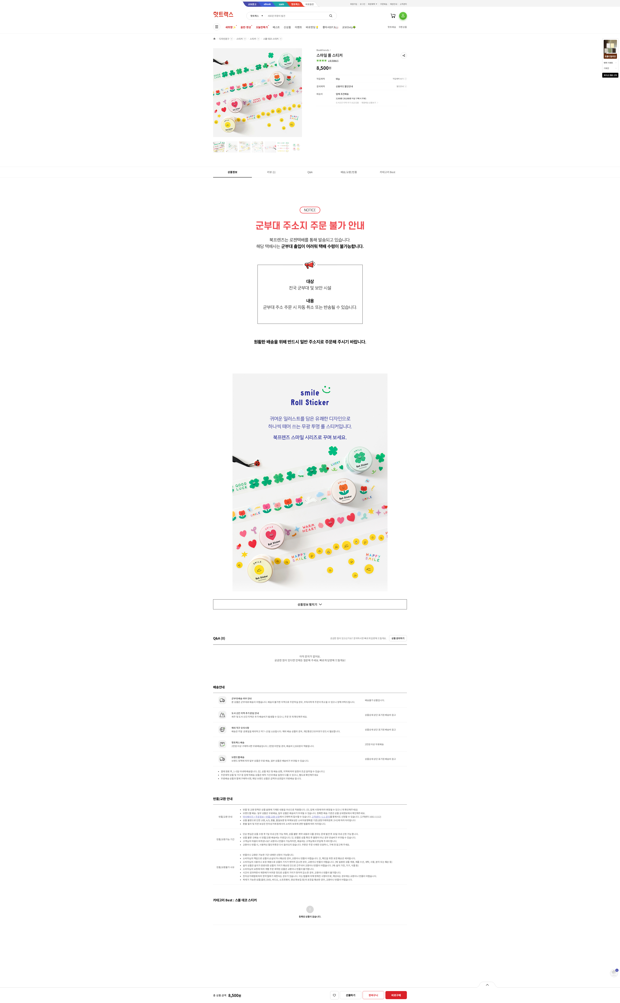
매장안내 (393, 4)
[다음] (302, 94)
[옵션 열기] (487, 985)
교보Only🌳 (349, 27)
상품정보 (232, 172)
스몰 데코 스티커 (271, 38)
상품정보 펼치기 (307, 604)
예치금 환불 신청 (610, 75)
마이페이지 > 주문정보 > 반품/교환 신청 (261, 816)
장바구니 (373, 995)
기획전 (606, 68)
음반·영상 (246, 27)
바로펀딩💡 (312, 27)
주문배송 (383, 4)
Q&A (310, 172)
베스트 (276, 27)
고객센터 (403, 4)
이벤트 (298, 27)
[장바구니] (393, 16)
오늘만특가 (262, 27)
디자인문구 (224, 38)
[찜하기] (334, 995)
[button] (404, 55)
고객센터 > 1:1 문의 (321, 816)
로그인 (362, 4)
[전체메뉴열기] (216, 26)
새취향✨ (230, 27)
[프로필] (403, 16)
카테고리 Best (387, 172)
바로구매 (396, 995)
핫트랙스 (254, 15)
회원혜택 (371, 4)
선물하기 (350, 995)
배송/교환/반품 (349, 172)
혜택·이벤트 (608, 62)
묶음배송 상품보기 (369, 102)
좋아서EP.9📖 (330, 27)
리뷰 (271, 172)
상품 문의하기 (398, 638)
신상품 (287, 27)
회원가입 (353, 4)
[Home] (214, 38)
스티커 (239, 38)
